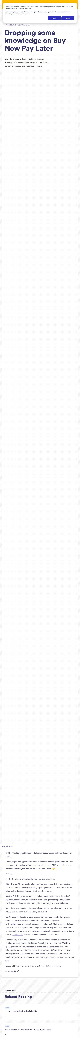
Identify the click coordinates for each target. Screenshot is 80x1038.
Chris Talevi (17, 935)
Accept (54, 18)
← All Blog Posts (7, 846)
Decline (68, 18)
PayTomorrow (16, 924)
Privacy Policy (27, 8)
